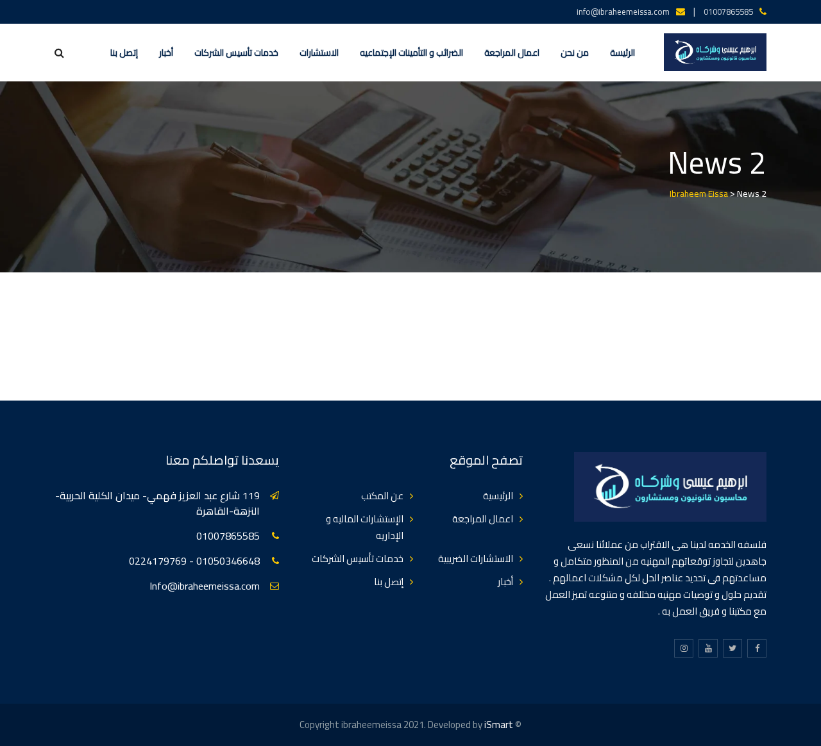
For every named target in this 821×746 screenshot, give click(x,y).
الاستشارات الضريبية (475, 558)
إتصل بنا (124, 52)
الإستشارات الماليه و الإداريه (364, 527)
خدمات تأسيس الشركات (236, 52)
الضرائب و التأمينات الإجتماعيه (411, 52)
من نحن (575, 52)
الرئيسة (622, 52)
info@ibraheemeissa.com (623, 11)
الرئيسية (498, 495)
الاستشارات (319, 52)
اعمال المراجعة (511, 52)
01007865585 (728, 11)
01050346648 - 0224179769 (194, 560)
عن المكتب (382, 495)
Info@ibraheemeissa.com (204, 585)
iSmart (498, 724)
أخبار (166, 52)
